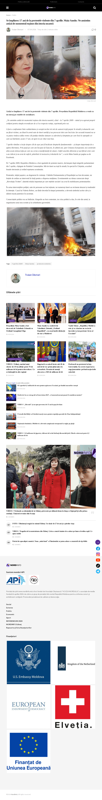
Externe (9, 608)
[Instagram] (98, 554)
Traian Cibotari (17, 30)
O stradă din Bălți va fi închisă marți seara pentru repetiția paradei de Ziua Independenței (48, 414)
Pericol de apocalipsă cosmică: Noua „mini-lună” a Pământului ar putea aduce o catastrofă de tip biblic (49, 541)
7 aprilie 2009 (17, 264)
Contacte (81, 2)
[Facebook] (98, 548)
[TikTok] (98, 565)
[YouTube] (98, 560)
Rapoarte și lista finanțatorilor (19, 628)
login (14, 383)
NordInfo (14, 794)
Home (8, 15)
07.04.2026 (31, 30)
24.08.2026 (10, 334)
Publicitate (53, 2)
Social (73, 359)
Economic (43, 359)
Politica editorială (23, 2)
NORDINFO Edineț (14, 359)
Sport (8, 618)
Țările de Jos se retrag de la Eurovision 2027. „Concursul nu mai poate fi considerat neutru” (49, 395)
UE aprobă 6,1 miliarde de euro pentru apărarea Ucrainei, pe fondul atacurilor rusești (47, 385)
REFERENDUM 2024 (14, 621)
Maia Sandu (29, 264)
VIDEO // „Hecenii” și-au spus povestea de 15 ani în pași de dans (39, 404)
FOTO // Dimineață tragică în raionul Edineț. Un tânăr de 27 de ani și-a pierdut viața (43, 524)
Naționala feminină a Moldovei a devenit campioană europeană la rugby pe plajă (45, 423)
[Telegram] (98, 571)
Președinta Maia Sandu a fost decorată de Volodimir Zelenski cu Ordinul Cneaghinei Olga (19, 328)
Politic (14, 15)
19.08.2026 (10, 375)
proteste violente (44, 264)
